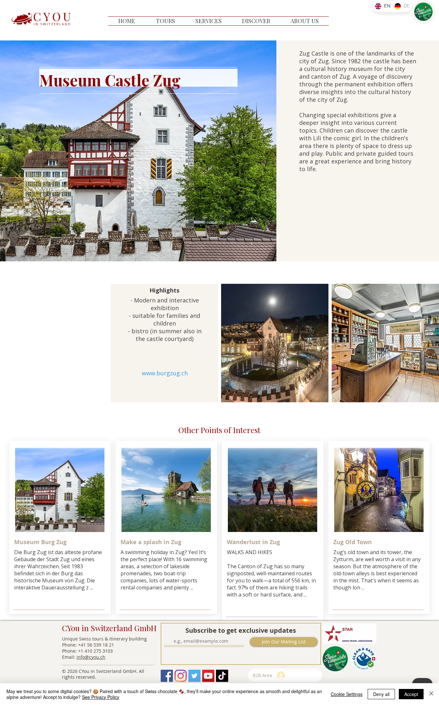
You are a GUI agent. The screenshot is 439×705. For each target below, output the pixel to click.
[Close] (431, 694)
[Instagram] (181, 676)
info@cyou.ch (90, 657)
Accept (411, 694)
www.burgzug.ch (165, 373)
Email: (69, 657)
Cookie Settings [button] (347, 694)
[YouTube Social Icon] (208, 676)
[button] (165, 21)
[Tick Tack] (222, 676)
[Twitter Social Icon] (194, 676)
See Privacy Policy (100, 697)
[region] (423, 12)
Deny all (381, 694)
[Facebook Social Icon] (167, 676)
